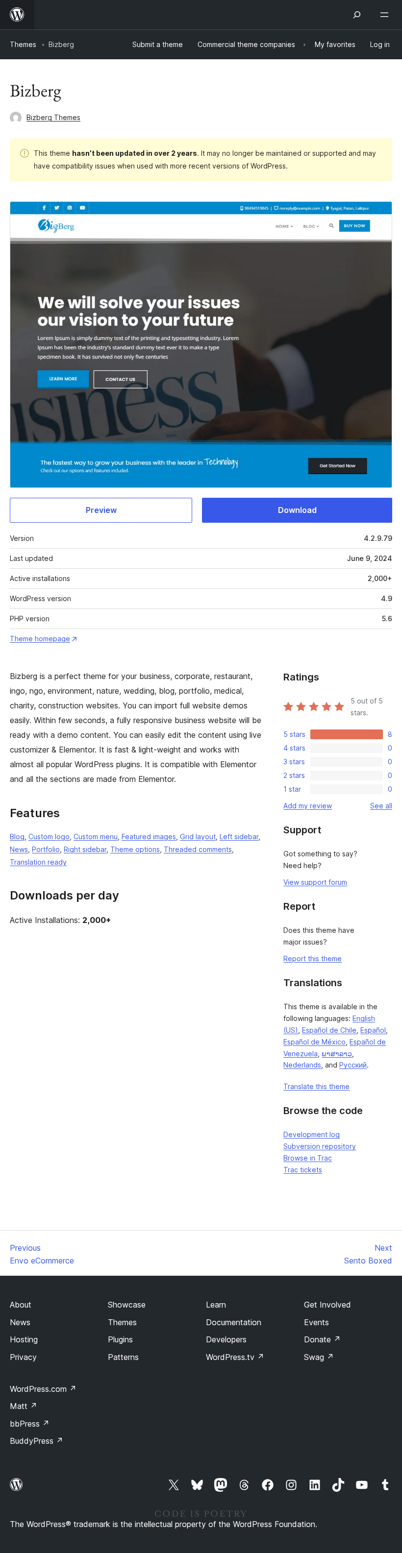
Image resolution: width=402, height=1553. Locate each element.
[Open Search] (357, 14)
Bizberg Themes (53, 117)
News (19, 849)
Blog (17, 836)
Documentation (233, 1322)
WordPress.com (43, 1389)
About (20, 1305)
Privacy (23, 1357)
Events (316, 1322)
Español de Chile (329, 1030)
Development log (311, 1134)
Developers (226, 1339)
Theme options (135, 849)
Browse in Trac (307, 1158)
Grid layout (198, 836)
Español (373, 1030)
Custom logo (49, 836)
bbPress (30, 1424)
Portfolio (46, 849)
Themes (23, 44)
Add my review (307, 805)
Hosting (24, 1339)
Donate (322, 1339)
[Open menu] (386, 14)
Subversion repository (319, 1146)
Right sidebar (85, 849)
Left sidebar (239, 836)
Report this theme (312, 958)
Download (297, 510)
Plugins (120, 1339)
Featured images (149, 836)
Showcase (127, 1305)
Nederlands (302, 1065)
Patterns (123, 1357)
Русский (353, 1065)
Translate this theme (316, 1086)
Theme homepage (40, 638)
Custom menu (96, 836)
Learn (216, 1305)
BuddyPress (36, 1441)
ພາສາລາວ (337, 1053)
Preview (101, 510)
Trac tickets (302, 1169)
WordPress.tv (235, 1357)
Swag (319, 1357)
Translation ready (38, 862)
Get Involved (327, 1305)
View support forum (315, 882)
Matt (23, 1406)
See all (381, 805)
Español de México (314, 1042)
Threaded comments (198, 849)
